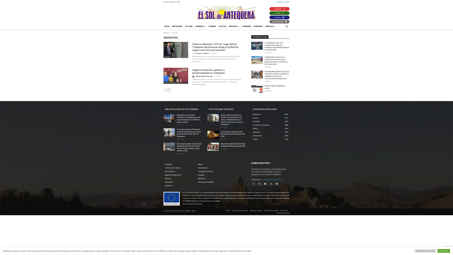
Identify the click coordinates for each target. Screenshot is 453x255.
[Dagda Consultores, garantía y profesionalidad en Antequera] (176, 76)
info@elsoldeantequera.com (272, 179)
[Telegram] (265, 184)
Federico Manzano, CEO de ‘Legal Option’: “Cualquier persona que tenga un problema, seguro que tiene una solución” (215, 47)
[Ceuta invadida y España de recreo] (257, 89)
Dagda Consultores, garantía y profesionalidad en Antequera (208, 71)
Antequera (167, 57)
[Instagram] (259, 184)
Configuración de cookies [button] (425, 251)
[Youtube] (277, 184)
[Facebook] (253, 184)
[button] (286, 26)
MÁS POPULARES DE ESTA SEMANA (181, 109)
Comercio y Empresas (170, 83)
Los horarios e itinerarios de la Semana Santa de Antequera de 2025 (233, 134)
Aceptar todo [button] (444, 251)
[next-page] (168, 90)
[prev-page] (165, 90)
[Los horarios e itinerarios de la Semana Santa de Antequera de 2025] (213, 135)
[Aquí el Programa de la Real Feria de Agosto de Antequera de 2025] (213, 147)
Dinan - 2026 (191, 211)
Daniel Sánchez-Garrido (204, 76)
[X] (271, 184)
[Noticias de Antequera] (226, 13)
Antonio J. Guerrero (202, 53)
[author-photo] (193, 53)
